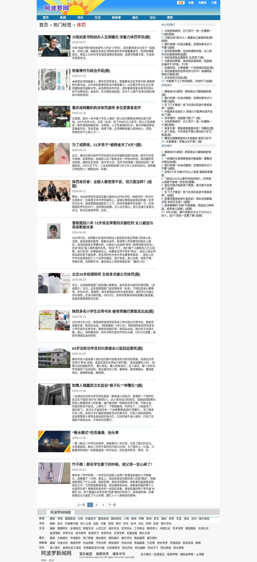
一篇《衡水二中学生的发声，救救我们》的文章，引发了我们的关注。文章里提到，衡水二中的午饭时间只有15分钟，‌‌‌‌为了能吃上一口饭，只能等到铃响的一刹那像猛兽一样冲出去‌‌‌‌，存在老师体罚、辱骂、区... (113, 447)
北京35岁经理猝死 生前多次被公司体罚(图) (106, 274)
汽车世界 (101, 542)
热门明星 (88, 537)
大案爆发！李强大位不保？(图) (184, 141)
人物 (126, 518)
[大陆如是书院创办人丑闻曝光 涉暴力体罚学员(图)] (54, 46)
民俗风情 (188, 542)
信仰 (194, 518)
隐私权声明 (186, 554)
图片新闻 (204, 518)
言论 (60, 523)
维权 (164, 518)
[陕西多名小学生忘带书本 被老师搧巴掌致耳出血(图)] (54, 320)
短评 (118, 523)
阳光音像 (178, 547)
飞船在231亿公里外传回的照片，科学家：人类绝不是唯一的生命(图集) (187, 180)
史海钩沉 (75, 528)
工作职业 (139, 528)
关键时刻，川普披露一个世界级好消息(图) (189, 67)
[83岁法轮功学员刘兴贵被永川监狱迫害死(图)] (54, 358)
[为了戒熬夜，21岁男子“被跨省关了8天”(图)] (54, 154)
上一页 (81, 504)
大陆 (80, 518)
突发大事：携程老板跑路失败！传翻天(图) (189, 128)
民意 (156, 523)
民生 (156, 518)
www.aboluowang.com (91, 557)
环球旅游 (175, 542)
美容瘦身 (190, 528)
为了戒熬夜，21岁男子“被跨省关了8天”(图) (106, 145)
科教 (141, 518)
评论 (80, 17)
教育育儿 (152, 528)
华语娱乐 (75, 537)
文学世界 (119, 533)
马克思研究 (113, 547)
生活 (98, 17)
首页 (46, 17)
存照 (148, 523)
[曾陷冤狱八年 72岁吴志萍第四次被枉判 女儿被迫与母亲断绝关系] (54, 232)
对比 (141, 523)
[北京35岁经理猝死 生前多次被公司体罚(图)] (54, 283)
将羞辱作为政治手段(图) (91, 71)
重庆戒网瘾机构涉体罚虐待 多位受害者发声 (106, 108)
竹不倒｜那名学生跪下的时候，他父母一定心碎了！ (113, 464)
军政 (60, 518)
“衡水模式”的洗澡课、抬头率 (95, 433)
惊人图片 (55, 547)
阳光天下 (153, 547)
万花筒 (151, 542)
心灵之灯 (101, 528)
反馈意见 (159, 554)
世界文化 (68, 533)
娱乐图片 (152, 537)
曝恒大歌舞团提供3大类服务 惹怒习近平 (187, 138)
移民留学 (114, 542)
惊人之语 (85, 523)
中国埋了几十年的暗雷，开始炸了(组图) (189, 81)
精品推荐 (139, 537)
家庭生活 (88, 528)
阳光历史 (127, 547)
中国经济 (90, 518)
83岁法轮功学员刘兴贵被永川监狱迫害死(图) (107, 348)
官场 (148, 518)
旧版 (180, 2)
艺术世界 (178, 528)
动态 (95, 523)
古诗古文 (203, 528)
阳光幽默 (140, 547)
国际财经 (116, 518)
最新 (52, 518)
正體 (214, 2)
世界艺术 (106, 533)
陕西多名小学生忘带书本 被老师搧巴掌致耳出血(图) (113, 311)
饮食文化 (62, 542)
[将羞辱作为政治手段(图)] (54, 80)
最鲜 (52, 542)
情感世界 (75, 542)
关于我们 (146, 554)
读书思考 (80, 533)
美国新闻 (70, 518)
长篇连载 (132, 533)
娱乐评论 (126, 537)
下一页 (112, 504)
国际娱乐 (114, 537)
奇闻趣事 (139, 542)
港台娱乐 (101, 537)
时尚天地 (126, 542)
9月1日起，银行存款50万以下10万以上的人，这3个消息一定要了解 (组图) (186, 214)
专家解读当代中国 (93, 547)
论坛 (153, 17)
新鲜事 (116, 17)
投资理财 (55, 533)
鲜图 (198, 542)
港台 (186, 518)
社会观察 (88, 542)
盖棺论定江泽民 (72, 547)
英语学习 (93, 533)
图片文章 (144, 533)
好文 (125, 523)
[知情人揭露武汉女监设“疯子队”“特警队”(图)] (54, 395)
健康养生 (62, 528)
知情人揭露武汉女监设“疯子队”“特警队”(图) (107, 386)
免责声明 (172, 554)
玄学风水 (126, 528)
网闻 (133, 518)
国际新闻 (103, 518)
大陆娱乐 (62, 537)
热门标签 (62, 24)
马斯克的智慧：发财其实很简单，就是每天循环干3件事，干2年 (186, 62)
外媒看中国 (71, 523)
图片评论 (166, 523)
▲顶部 (200, 554)
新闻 (63, 17)
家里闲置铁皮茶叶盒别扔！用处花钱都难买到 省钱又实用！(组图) (186, 200)
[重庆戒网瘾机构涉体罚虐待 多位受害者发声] (54, 117)
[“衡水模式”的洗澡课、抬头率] (54, 442)
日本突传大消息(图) (175, 77)
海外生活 (114, 528)
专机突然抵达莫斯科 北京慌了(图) (184, 57)
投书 (133, 523)
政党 (110, 523)
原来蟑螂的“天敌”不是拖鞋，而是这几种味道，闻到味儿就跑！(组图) (187, 207)
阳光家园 (165, 547)
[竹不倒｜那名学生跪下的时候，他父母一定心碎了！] (54, 474)
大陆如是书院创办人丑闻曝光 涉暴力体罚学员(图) (111, 37)
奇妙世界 (162, 542)
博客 (170, 17)
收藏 (191, 2)
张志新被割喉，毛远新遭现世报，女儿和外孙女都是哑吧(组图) (186, 52)
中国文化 (165, 528)
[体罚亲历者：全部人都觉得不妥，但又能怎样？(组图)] (54, 191)
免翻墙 (202, 2)
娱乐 (135, 17)
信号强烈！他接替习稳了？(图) (182, 118)
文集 (103, 523)
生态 (179, 518)
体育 (171, 518)
